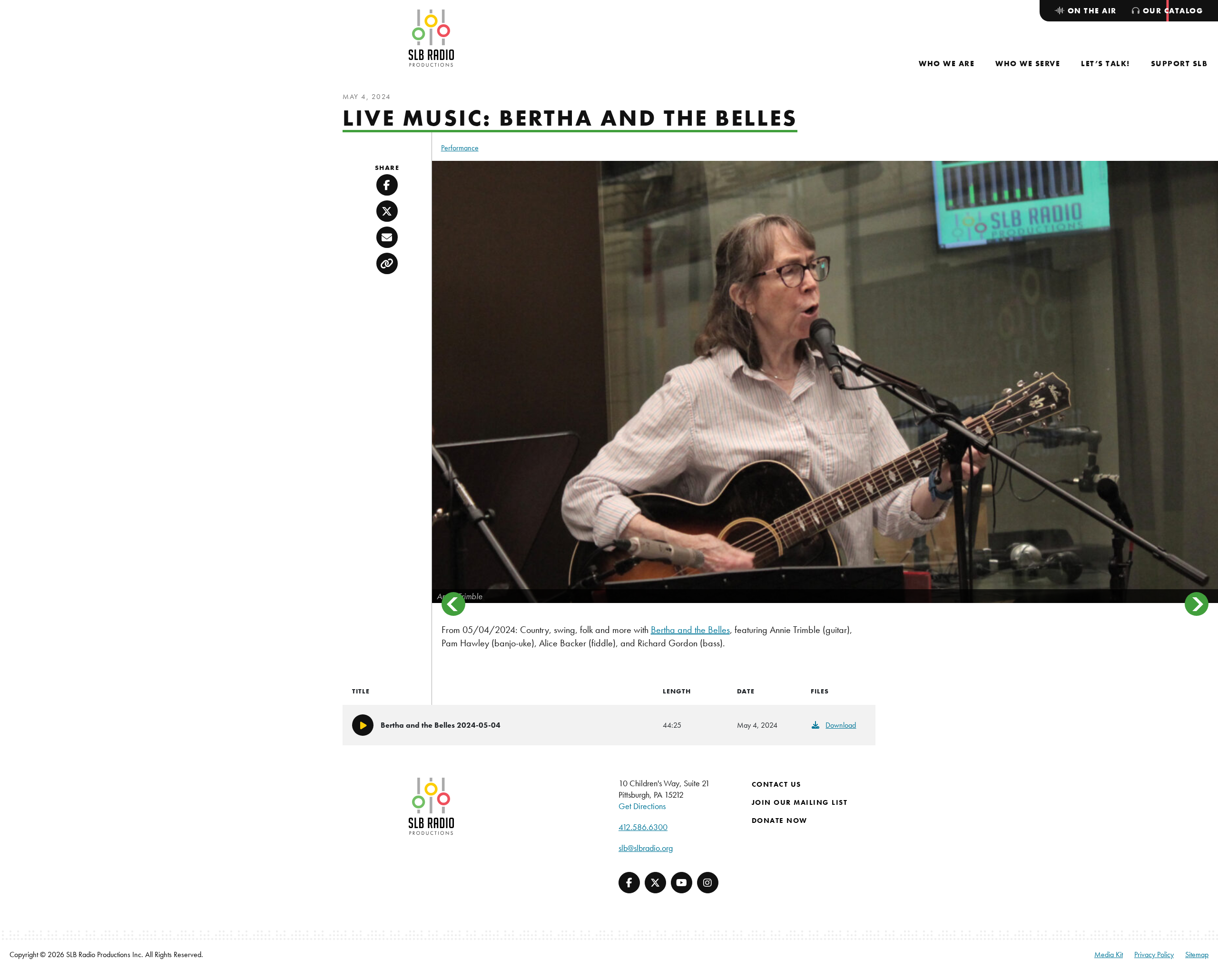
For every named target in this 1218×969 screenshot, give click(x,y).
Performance (460, 148)
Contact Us (776, 784)
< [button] (453, 604)
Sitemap (1196, 954)
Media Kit (1108, 954)
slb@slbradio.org (646, 847)
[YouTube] (681, 882)
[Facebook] (629, 882)
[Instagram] (707, 882)
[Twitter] (655, 882)
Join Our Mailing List (800, 802)
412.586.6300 (643, 826)
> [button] (1196, 604)
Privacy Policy (1154, 954)
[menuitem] (946, 63)
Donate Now (779, 820)
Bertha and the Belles (690, 629)
